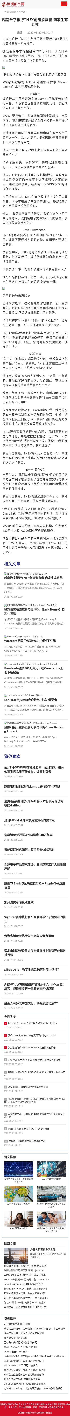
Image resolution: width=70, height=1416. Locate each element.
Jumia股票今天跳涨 (19, 1228)
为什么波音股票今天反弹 (18, 1203)
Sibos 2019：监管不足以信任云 (21, 1365)
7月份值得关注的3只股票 (17, 1324)
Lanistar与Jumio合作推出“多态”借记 (23, 1284)
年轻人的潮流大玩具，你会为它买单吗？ (25, 1293)
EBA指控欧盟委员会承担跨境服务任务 (24, 1374)
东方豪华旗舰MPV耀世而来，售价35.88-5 (26, 1297)
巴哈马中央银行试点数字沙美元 (20, 1342)
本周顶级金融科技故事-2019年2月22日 (24, 1370)
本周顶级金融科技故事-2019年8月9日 (24, 1360)
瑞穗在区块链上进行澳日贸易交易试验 (24, 1333)
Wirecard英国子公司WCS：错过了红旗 (25, 1274)
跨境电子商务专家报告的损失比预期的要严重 (51, 1230)
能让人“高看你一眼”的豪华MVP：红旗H (24, 1302)
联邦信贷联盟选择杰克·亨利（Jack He (24, 1270)
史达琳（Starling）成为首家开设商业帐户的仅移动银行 (33, 1388)
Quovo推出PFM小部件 (16, 1351)
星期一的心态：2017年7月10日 (20, 1347)
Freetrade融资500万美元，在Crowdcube (26, 1279)
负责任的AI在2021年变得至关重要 (22, 1379)
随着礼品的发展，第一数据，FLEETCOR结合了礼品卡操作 (34, 1328)
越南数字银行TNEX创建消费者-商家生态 (25, 1265)
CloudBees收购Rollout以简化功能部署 (25, 1383)
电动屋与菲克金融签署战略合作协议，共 (25, 1307)
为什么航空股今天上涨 (43, 1249)
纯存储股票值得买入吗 (16, 1337)
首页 (16, 11)
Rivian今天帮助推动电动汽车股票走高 (51, 1205)
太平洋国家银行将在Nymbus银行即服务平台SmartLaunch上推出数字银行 (35, 1356)
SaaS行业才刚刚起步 (51, 1179)
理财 (23, 11)
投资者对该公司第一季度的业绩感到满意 (18, 1180)
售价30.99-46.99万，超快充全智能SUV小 (26, 1288)
